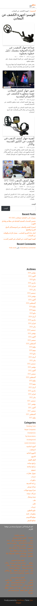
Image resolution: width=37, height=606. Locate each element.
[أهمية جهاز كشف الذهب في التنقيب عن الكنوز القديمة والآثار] (18, 126)
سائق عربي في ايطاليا (21, 570)
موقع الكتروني (31, 517)
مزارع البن (23, 556)
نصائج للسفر (31, 520)
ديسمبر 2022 (31, 364)
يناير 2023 (32, 360)
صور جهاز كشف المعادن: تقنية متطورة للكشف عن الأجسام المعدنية (20, 93)
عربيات (33, 507)
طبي (34, 504)
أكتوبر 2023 (32, 337)
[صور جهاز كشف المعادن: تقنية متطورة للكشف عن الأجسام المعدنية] (18, 79)
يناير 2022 (32, 397)
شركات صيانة (31, 493)
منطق (34, 5)
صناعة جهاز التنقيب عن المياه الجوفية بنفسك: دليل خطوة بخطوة (19, 50)
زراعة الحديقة (31, 483)
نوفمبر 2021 (32, 404)
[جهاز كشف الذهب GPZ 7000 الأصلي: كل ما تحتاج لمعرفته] (18, 169)
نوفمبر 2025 (32, 273)
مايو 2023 (32, 354)
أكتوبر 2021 (32, 407)
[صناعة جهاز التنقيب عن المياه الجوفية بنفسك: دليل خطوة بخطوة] (18, 33)
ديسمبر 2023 (31, 330)
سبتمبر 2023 (32, 340)
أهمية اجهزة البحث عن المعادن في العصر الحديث (19, 239)
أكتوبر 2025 (32, 276)
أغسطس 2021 (31, 414)
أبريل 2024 (32, 316)
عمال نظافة (24, 590)
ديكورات (33, 480)
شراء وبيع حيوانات (30, 490)
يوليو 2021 (32, 418)
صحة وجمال (32, 497)
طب (34, 500)
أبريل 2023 (32, 357)
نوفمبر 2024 (32, 296)
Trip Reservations (30, 436)
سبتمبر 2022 (32, 374)
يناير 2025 (32, 290)
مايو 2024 (32, 313)
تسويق (33, 470)
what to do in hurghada (17, 573)
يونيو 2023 (32, 350)
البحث (34, 204)
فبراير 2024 (32, 323)
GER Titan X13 (13, 548)
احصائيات (32, 450)
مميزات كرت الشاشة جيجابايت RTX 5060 (22, 218)
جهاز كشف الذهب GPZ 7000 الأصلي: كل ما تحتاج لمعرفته (19, 182)
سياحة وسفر (31, 487)
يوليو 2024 (32, 306)
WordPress (20, 600)
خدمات (33, 477)
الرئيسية (33, 11)
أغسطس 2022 (31, 377)
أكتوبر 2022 (32, 370)
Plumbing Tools (31, 426)
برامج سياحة (31, 463)
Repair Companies (30, 429)
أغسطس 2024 (31, 303)
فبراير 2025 (32, 286)
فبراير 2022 (32, 394)
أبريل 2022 (32, 387)
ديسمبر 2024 (31, 293)
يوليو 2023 (32, 347)
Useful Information (30, 443)
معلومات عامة (31, 514)
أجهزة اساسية (31, 446)
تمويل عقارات (31, 473)
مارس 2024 (32, 320)
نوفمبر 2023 (32, 333)
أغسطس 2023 (31, 343)
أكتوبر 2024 (32, 300)
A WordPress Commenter (28, 248)
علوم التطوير (31, 510)
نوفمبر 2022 (32, 367)
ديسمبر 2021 (31, 401)
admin (21, 56)
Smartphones (31, 433)
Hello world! (12, 248)
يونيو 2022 (32, 384)
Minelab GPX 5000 (17, 585)
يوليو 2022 (32, 380)
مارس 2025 (32, 283)
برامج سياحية (31, 466)
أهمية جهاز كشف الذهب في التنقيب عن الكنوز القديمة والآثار (19, 141)
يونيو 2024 (32, 310)
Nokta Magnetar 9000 (18, 582)
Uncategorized (31, 440)
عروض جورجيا (16, 565)
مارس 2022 (32, 391)
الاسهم (33, 456)
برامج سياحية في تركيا (19, 540)
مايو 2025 (32, 279)
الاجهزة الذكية (31, 453)
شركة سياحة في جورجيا (18, 563)
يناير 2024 (32, 327)
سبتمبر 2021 (32, 411)
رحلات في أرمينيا (20, 580)
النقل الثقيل (32, 460)
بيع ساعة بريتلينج (21, 553)
